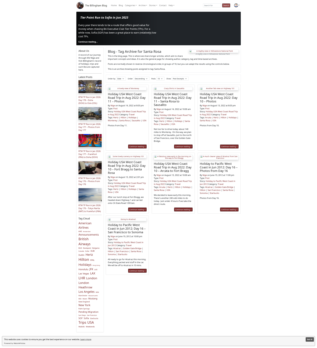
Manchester (82, 295)
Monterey (112, 120)
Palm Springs (84, 308)
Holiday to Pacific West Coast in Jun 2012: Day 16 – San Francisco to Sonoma (127, 228)
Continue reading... (88, 41)
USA (90, 322)
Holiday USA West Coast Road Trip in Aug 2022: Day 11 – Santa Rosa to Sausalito (172, 99)
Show (168, 78)
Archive (142, 5)
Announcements (88, 234)
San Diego (82, 315)
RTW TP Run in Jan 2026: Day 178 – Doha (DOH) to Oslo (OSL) (89, 100)
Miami (85, 299)
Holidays (84, 264)
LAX (92, 273)
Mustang (92, 298)
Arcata (208, 117)
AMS (80, 231)
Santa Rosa (124, 120)
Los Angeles (86, 292)
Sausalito (136, 120)
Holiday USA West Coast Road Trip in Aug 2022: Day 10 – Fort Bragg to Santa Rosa (126, 167)
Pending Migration (88, 311)
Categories (130, 5)
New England (84, 301)
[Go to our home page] (92, 5)
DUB (93, 251)
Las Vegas (83, 273)
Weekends (90, 326)
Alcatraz (209, 187)
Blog (121, 5)
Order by (111, 78)
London (91, 278)
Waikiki (81, 326)
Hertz (89, 255)
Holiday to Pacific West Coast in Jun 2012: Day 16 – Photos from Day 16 (219, 167)
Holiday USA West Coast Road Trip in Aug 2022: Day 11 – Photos (126, 97)
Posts (153, 78)
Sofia (86, 318)
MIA (79, 299)
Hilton (83, 259)
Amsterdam (87, 231)
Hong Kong (96, 265)
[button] (237, 5)
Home (114, 5)
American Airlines (84, 225)
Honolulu (83, 269)
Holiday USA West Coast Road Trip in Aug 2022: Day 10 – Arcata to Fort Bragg (172, 167)
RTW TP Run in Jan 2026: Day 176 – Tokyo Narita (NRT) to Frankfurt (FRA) (89, 208)
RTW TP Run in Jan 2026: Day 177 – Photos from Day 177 (89, 127)
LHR (81, 278)
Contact (163, 5)
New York (84, 305)
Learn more (85, 339)
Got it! (309, 339)
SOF (80, 318)
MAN (97, 292)
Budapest (87, 248)
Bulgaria (95, 248)
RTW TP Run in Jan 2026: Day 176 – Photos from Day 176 (89, 181)
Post (115, 108)
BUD (80, 248)
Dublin (81, 255)
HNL (92, 260)
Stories (152, 5)
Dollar (87, 251)
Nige (113, 105)
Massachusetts (93, 295)
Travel (132, 114)
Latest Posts (85, 77)
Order (130, 78)
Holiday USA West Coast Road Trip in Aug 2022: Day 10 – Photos (218, 97)
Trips (82, 322)
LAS (95, 269)
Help (171, 5)
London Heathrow (85, 285)
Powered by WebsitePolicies (14, 343)
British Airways (84, 241)
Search (226, 5)
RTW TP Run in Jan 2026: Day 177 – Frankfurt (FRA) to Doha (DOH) (89, 154)
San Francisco (92, 315)
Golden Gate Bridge (224, 187)
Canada (81, 251)
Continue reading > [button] (137, 146)
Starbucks (94, 318)
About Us (83, 51)
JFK (91, 269)
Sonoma (204, 193)
